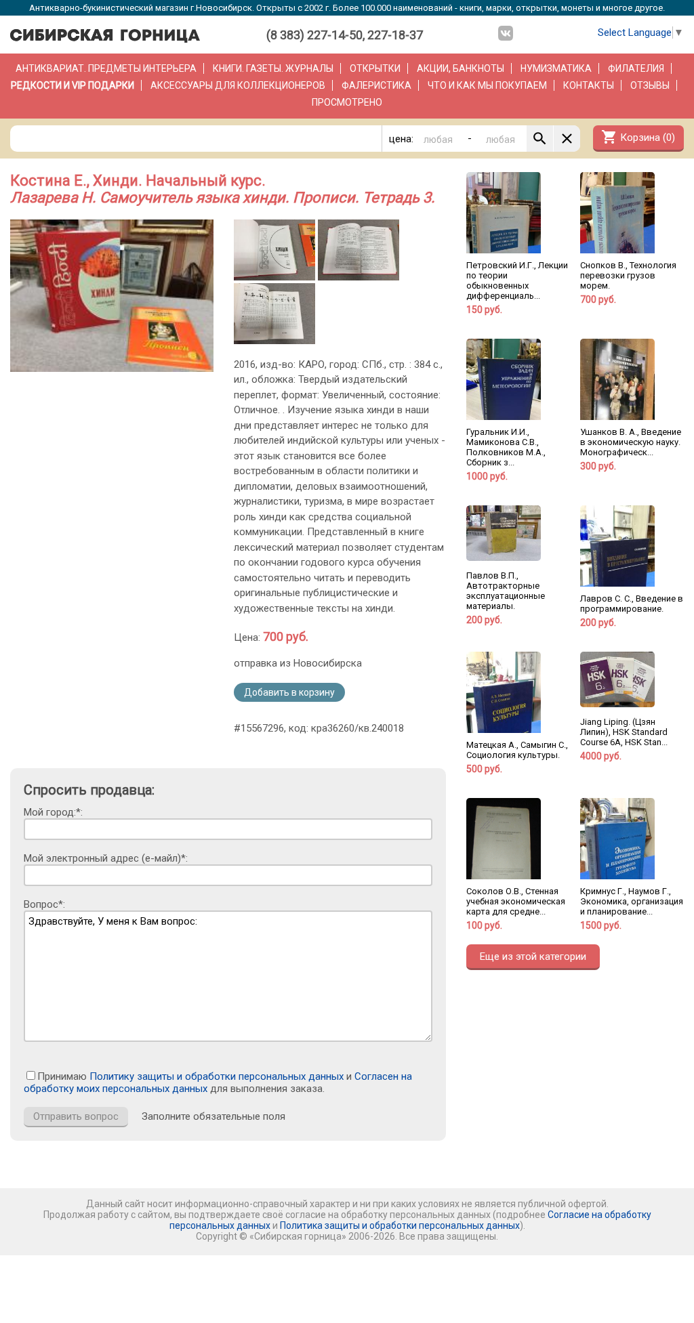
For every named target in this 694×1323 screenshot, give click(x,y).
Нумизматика (556, 68)
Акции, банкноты (460, 68)
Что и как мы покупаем (487, 85)
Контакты (588, 85)
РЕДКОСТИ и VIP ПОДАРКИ (72, 85)
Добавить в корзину (289, 692)
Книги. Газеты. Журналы (273, 68)
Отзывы (650, 85)
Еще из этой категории (533, 956)
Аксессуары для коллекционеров (237, 85)
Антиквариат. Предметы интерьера (106, 68)
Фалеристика (376, 85)
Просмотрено (347, 102)
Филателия (636, 68)
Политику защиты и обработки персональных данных (216, 1076)
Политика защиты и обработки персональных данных (400, 1225)
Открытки (375, 68)
